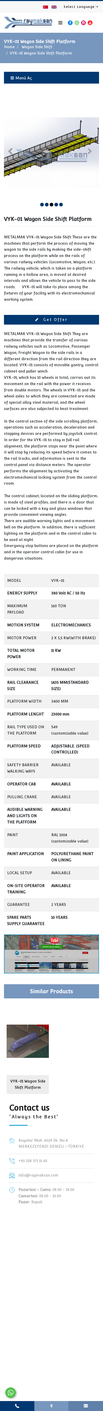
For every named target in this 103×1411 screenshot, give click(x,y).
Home (9, 47)
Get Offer (54, 320)
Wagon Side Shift (37, 47)
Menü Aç (23, 78)
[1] (60, 23)
